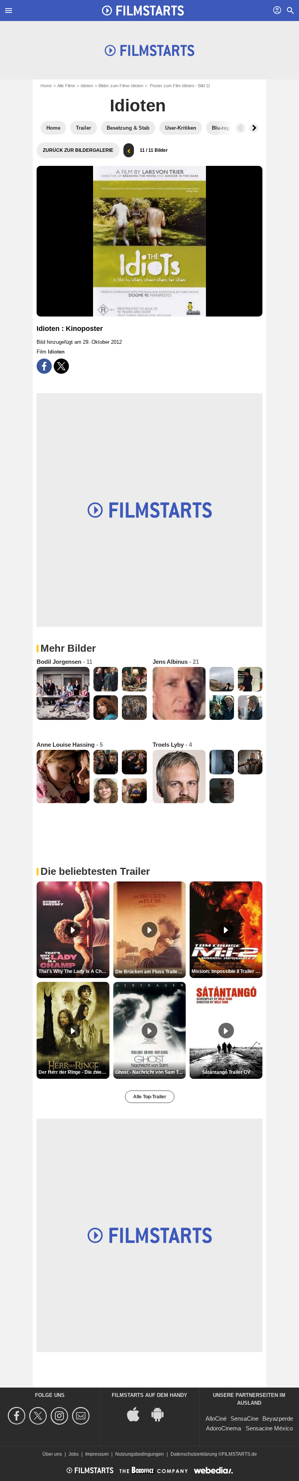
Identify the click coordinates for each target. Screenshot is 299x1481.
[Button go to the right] (254, 128)
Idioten (87, 85)
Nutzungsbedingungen (139, 1454)
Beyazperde (277, 1418)
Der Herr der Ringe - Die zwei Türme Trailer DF (74, 1072)
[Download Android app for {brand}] (161, 1413)
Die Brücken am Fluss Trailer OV (150, 971)
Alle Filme (66, 85)
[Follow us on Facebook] (18, 1416)
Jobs (74, 1454)
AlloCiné (216, 1418)
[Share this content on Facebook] (44, 366)
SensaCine (244, 1418)
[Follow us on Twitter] (39, 1416)
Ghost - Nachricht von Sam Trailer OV (150, 1072)
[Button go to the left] (240, 128)
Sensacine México (269, 1428)
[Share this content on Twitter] (61, 366)
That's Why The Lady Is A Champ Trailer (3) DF (74, 971)
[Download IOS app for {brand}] (137, 1413)
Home (46, 85)
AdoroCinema (223, 1428)
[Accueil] (143, 10)
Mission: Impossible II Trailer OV (227, 971)
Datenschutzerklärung (194, 1454)
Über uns (52, 1454)
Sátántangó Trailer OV (226, 1072)
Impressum (97, 1454)
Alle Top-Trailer (149, 1096)
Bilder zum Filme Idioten (120, 85)
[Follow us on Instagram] (60, 1416)
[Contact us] (82, 1416)
